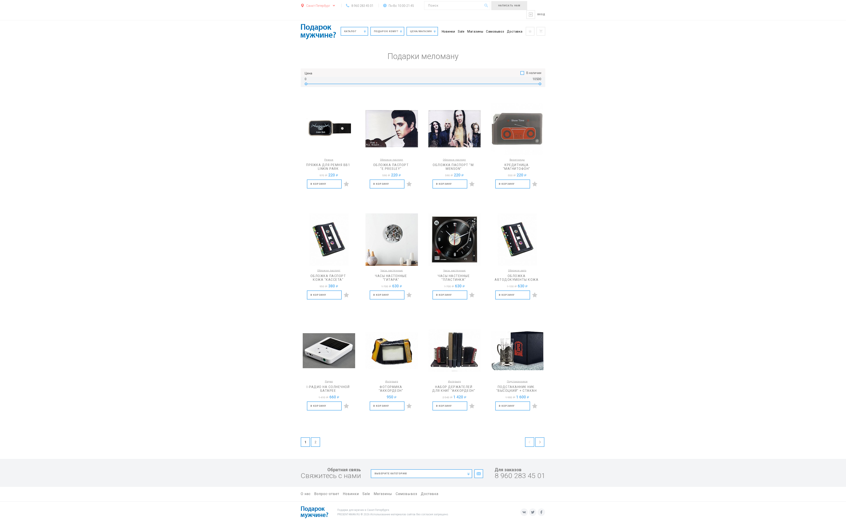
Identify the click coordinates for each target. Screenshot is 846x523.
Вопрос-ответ (326, 494)
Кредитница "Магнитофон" (516, 166)
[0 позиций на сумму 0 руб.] (540, 31)
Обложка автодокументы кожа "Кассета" (516, 278)
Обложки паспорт (391, 159)
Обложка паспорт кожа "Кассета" (328, 277)
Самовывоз (495, 31)
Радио (329, 381)
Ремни (328, 159)
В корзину (318, 184)
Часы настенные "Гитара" (391, 277)
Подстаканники (517, 381)
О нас (306, 494)
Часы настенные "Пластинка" (454, 277)
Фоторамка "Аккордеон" (391, 388)
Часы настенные (391, 270)
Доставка (515, 31)
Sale (461, 31)
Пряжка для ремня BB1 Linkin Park (328, 166)
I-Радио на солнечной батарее (328, 388)
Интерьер (391, 381)
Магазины (475, 31)
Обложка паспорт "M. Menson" (454, 166)
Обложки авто (517, 270)
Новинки (448, 31)
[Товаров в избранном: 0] (530, 31)
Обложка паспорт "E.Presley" (391, 166)
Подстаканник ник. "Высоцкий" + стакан (516, 388)
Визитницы (517, 159)
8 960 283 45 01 (520, 476)
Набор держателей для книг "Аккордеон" (453, 388)
